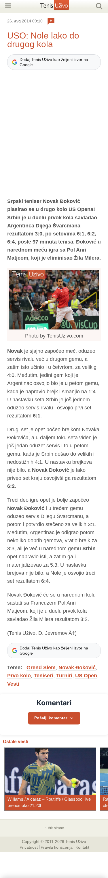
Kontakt (82, 847)
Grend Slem (41, 667)
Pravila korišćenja (57, 847)
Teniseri (43, 675)
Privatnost (29, 847)
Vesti (13, 684)
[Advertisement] (54, 136)
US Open (86, 675)
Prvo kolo (19, 675)
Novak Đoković (77, 667)
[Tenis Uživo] (60, 7)
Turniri (64, 675)
